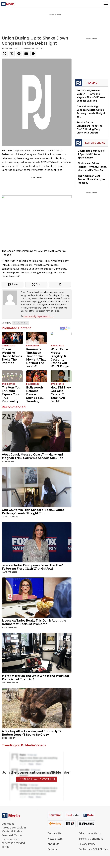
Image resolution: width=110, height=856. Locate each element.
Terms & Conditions (91, 838)
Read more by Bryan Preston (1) (38, 316)
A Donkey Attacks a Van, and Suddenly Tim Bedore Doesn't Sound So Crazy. (32, 732)
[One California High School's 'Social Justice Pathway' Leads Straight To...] (36, 486)
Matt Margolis (9, 572)
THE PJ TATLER (21, 323)
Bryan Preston (10, 48)
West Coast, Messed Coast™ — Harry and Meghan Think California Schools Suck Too (32, 456)
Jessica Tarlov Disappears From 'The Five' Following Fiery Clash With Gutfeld (32, 566)
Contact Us (54, 833)
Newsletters (55, 838)
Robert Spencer (10, 517)
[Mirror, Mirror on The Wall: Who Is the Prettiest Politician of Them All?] (36, 652)
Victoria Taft (8, 461)
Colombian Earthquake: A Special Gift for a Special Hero (91, 154)
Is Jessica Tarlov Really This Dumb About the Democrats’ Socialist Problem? (34, 622)
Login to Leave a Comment (36, 779)
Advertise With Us (90, 833)
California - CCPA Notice (93, 849)
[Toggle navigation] (106, 3)
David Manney (8, 738)
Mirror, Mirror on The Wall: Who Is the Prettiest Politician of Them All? (35, 677)
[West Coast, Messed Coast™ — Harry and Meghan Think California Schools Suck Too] (36, 431)
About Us (53, 844)
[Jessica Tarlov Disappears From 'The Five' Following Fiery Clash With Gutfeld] (36, 542)
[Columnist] (11, 297)
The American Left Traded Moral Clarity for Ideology (92, 179)
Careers (52, 849)
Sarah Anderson (10, 683)
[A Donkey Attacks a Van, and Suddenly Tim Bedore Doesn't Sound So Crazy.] (36, 708)
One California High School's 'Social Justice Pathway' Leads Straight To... (33, 511)
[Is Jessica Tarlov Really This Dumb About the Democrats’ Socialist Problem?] (36, 597)
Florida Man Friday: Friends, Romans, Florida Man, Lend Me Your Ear (92, 167)
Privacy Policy (87, 844)
